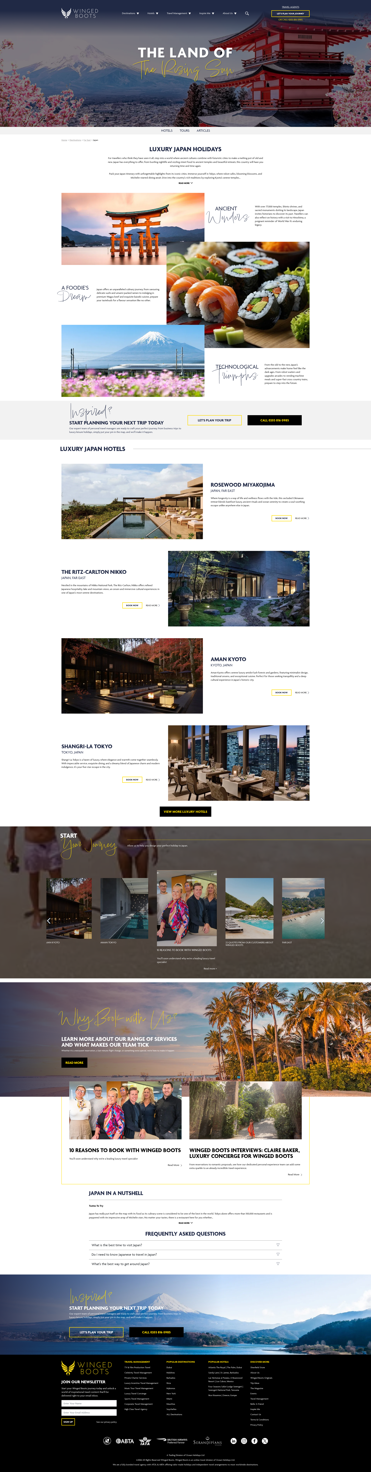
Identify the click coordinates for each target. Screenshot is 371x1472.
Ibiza (169, 1383)
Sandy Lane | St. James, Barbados (223, 1372)
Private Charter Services (135, 1377)
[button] (137, 13)
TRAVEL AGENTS (290, 7)
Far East (87, 140)
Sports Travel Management (136, 1398)
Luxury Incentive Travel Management (141, 1383)
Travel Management (177, 13)
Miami (169, 1398)
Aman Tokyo (108, 942)
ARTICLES (203, 131)
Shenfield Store (257, 1367)
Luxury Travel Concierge (135, 1393)
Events (253, 1393)
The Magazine (256, 1388)
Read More (301, 518)
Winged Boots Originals (261, 1377)
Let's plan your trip (214, 420)
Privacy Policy (256, 1424)
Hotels (151, 13)
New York (171, 1393)
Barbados (171, 1377)
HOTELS (166, 131)
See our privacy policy (106, 1422)
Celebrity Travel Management (138, 1372)
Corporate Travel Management (138, 1404)
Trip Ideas (254, 1383)
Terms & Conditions (259, 1419)
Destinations (128, 13)
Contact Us (255, 1414)
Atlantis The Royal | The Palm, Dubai (225, 1367)
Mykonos (171, 1388)
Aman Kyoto (52, 942)
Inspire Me (204, 13)
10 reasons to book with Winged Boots (184, 950)
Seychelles (171, 1409)
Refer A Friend (257, 1404)
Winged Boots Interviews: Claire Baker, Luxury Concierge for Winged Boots (244, 1153)
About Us (228, 13)
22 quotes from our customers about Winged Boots (249, 943)
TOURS (184, 131)
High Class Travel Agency (135, 1409)
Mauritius (171, 1404)
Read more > (210, 968)
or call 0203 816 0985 (290, 19)
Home (64, 140)
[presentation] (48, 920)
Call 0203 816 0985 (274, 420)
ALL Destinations (174, 1414)
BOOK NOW (281, 518)
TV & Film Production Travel (137, 1367)
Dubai (169, 1367)
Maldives (171, 1372)
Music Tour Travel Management (138, 1388)
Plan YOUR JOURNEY (290, 13)
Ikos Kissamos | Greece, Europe (222, 1395)
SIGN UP (68, 1421)
